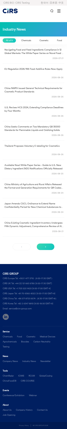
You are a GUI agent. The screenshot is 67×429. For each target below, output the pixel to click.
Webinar (33, 395)
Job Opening (9, 415)
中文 (61, 2)
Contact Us (42, 410)
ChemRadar (8, 375)
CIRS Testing (22, 2)
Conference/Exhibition (13, 395)
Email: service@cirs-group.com (17, 308)
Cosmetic (43, 40)
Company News (10, 361)
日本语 (53, 2)
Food (59, 40)
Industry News (29, 361)
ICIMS (21, 375)
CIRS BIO (8, 2)
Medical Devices (47, 336)
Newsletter (45, 361)
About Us (7, 410)
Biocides (25, 341)
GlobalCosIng (45, 375)
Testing (6, 346)
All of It (9, 40)
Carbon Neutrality (41, 341)
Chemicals (26, 40)
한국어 (44, 2)
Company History (24, 410)
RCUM (32, 375)
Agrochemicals (10, 341)
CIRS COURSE (27, 380)
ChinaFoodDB (9, 380)
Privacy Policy (24, 425)
